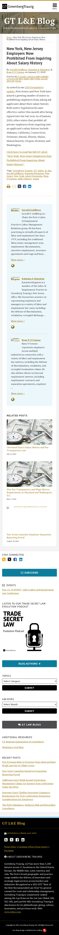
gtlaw (40, 170)
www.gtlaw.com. (12, 911)
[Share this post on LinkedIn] (29, 186)
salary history (25, 178)
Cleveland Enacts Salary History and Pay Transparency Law (28, 449)
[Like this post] (24, 186)
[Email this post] (14, 186)
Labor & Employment (37, 76)
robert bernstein (33, 176)
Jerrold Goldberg (18, 69)
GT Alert (21, 76)
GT (35, 170)
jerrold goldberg (15, 173)
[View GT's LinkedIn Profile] (20, 559)
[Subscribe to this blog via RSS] (3, 559)
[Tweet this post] (19, 186)
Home (9, 37)
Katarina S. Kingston (39, 69)
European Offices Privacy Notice (33, 846)
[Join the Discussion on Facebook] (15, 559)
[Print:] (8, 186)
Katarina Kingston (34, 173)
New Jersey (24, 79)
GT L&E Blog (29, 20)
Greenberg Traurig (22, 170)
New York (35, 79)
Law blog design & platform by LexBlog (27, 930)
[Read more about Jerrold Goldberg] (12, 266)
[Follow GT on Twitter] (9, 559)
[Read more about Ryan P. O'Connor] (12, 399)
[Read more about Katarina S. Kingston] (12, 327)
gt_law (48, 170)
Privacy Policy (10, 846)
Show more (17, 259)
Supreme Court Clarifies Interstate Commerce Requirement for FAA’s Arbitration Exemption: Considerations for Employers (26, 796)
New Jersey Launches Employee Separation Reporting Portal (29, 536)
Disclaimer (9, 850)
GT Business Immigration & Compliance (23, 741)
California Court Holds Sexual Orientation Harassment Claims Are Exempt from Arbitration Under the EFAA (27, 783)
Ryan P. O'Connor (15, 72)
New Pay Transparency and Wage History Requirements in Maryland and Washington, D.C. (29, 492)
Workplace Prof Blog (13, 747)
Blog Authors (20, 662)
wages (18, 81)
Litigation (12, 79)
